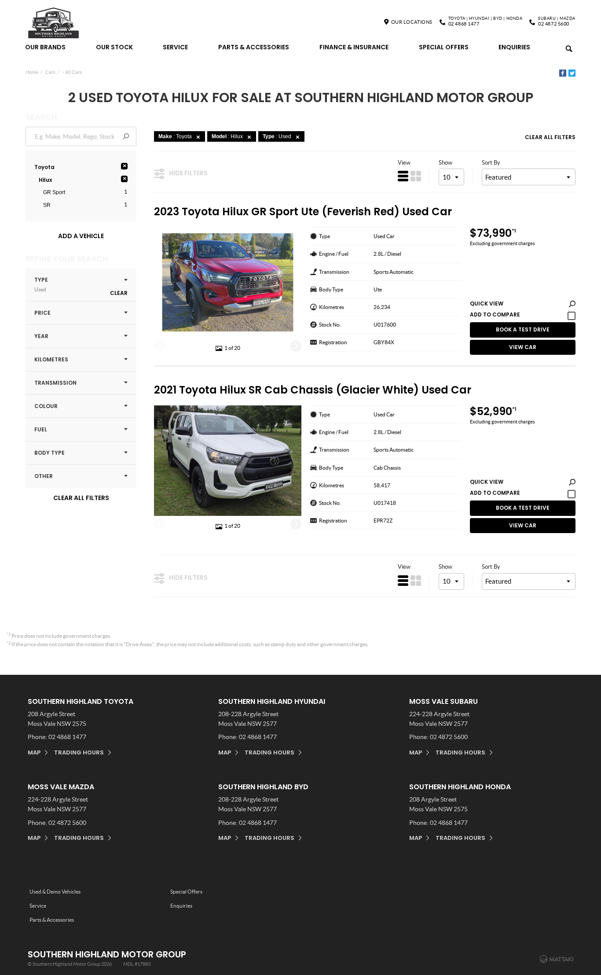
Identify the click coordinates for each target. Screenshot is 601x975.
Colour (46, 406)
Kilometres (51, 359)
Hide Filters (188, 173)
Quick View (486, 304)
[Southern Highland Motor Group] (54, 23)
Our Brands (45, 47)
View (404, 162)
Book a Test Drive (523, 329)
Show (445, 162)
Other (43, 476)
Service (175, 47)
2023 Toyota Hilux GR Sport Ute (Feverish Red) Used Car (303, 212)
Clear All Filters (81, 498)
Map (34, 752)
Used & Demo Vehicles (55, 891)
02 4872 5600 (556, 22)
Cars (50, 72)
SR (47, 205)
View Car (522, 347)
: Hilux (227, 136)
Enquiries (514, 47)
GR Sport (54, 192)
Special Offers (444, 47)
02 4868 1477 (485, 22)
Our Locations (411, 22)
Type (41, 284)
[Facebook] (562, 73)
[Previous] (159, 345)
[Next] (295, 345)
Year (41, 336)
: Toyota (175, 136)
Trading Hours (79, 752)
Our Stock (114, 47)
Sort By (491, 162)
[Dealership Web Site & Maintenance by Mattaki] (556, 959)
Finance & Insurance (353, 47)
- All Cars (72, 72)
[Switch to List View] (403, 176)
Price (42, 312)
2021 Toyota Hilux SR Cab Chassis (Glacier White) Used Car (312, 390)
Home (32, 72)
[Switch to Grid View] (415, 176)
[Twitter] (571, 73)
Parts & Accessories (253, 47)
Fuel (40, 429)
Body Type (49, 452)
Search (565, 44)
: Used (277, 136)
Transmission (55, 382)
